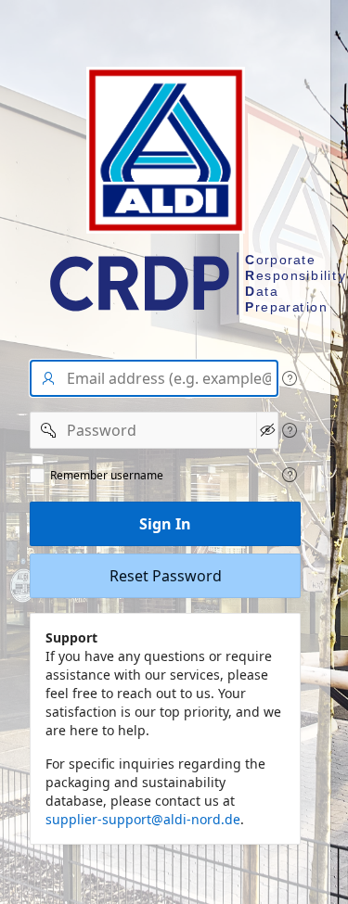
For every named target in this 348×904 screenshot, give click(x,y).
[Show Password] (267, 430)
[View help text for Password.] (289, 430)
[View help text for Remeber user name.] (289, 475)
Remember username (106, 475)
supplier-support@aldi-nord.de (142, 819)
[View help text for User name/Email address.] (289, 378)
